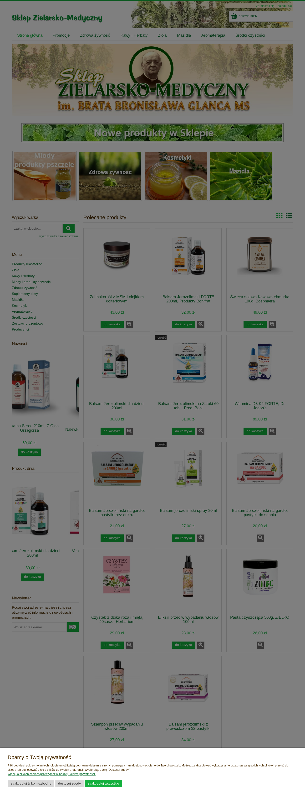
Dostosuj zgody (69, 783)
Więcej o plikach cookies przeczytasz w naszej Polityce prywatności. (52, 774)
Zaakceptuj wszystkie (103, 783)
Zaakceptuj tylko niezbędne (31, 783)
